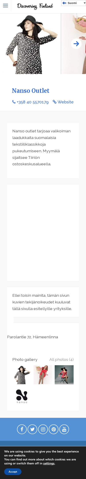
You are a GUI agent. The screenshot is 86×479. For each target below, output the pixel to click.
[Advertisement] (43, 233)
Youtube (64, 430)
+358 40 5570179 (33, 102)
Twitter (32, 430)
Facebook (21, 430)
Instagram (43, 430)
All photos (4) (61, 359)
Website (66, 102)
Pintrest (53, 430)
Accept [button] (13, 471)
